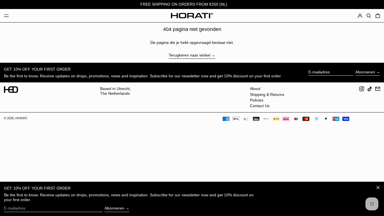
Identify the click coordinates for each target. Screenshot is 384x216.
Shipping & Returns (267, 94)
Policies (256, 100)
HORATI (21, 118)
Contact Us (260, 106)
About (255, 88)
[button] (368, 15)
